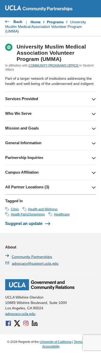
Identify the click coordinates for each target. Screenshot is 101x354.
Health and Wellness (42, 209)
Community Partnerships (32, 257)
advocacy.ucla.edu (20, 314)
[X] (17, 323)
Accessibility (51, 346)
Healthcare (62, 214)
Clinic (15, 209)
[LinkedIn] (35, 323)
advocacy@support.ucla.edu (35, 263)
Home (36, 22)
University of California (55, 342)
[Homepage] (40, 289)
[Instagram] (26, 323)
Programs (55, 22)
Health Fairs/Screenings (28, 214)
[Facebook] (8, 323)
